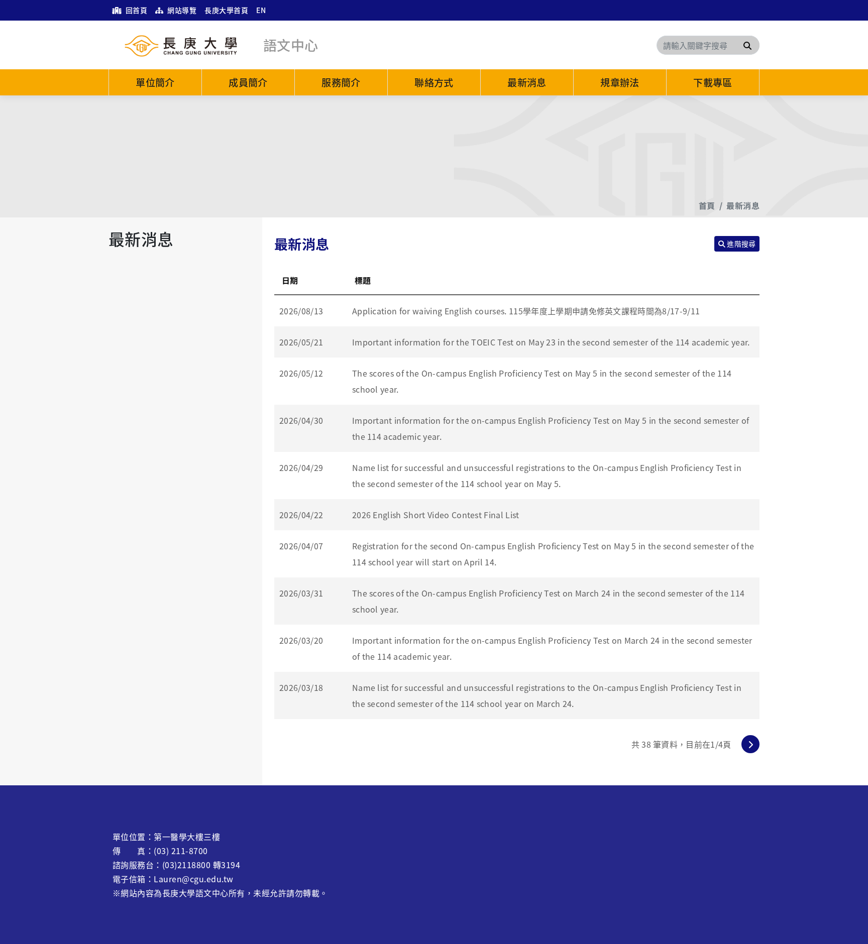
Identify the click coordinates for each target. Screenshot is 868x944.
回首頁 (135, 10)
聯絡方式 (434, 82)
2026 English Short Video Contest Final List (435, 515)
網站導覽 (181, 10)
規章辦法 (619, 82)
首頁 (707, 205)
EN (261, 10)
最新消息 (527, 82)
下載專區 (712, 82)
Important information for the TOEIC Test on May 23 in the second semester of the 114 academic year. (551, 342)
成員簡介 (248, 82)
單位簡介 (155, 82)
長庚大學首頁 (226, 10)
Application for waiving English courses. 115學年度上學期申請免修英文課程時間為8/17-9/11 (526, 311)
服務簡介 (341, 82)
